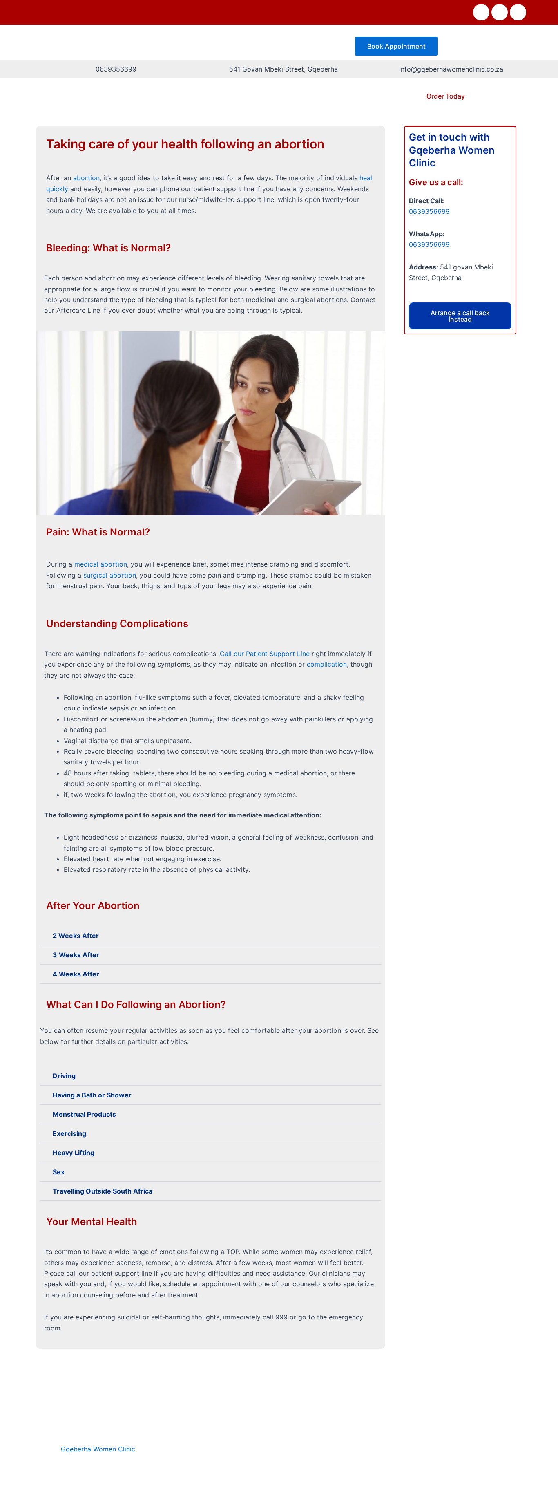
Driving (64, 1076)
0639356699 (429, 211)
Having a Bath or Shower (92, 1095)
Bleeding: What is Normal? (108, 248)
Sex (59, 1172)
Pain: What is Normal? (98, 532)
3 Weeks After (76, 955)
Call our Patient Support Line (265, 653)
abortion (86, 178)
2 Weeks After (76, 936)
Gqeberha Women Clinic (98, 1449)
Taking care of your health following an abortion (185, 144)
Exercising (69, 1133)
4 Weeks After (76, 974)
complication (327, 664)
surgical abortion (109, 575)
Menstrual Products (84, 1114)
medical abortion (100, 564)
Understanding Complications (117, 623)
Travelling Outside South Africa (102, 1191)
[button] (210, 935)
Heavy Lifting (73, 1153)
